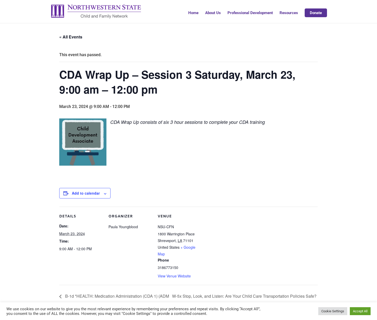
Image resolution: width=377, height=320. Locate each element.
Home (193, 13)
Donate (316, 13)
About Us (213, 13)
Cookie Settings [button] (332, 311)
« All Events (70, 37)
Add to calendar (86, 193)
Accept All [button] (360, 311)
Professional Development (250, 13)
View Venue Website (174, 275)
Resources (289, 13)
